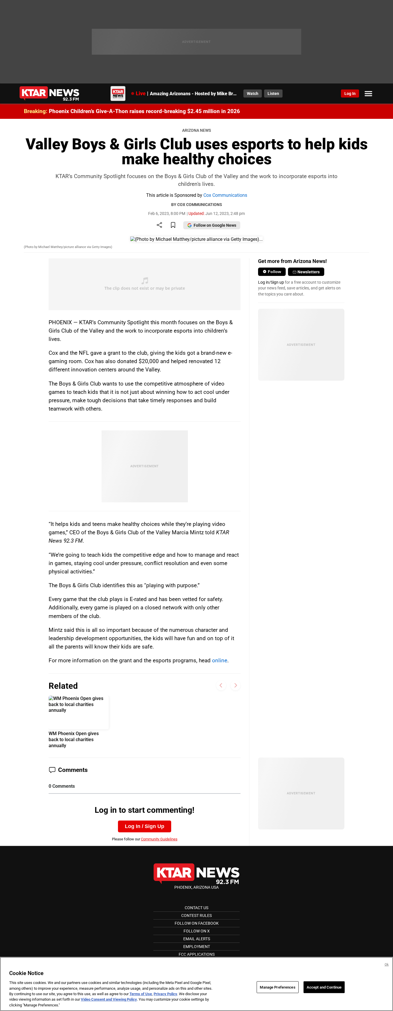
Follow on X (197, 931)
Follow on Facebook (197, 923)
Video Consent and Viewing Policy (109, 999)
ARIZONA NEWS (196, 130)
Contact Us (196, 907)
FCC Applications (197, 954)
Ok (387, 964)
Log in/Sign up (271, 282)
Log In (350, 93)
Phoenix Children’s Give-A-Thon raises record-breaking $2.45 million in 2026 (144, 111)
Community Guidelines (159, 839)
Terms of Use (140, 994)
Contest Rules (196, 915)
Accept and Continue (324, 987)
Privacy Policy (165, 994)
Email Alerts (196, 938)
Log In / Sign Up (144, 826)
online (219, 660)
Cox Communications (225, 195)
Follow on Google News (215, 225)
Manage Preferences (277, 987)
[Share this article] (159, 225)
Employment (196, 946)
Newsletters (308, 272)
